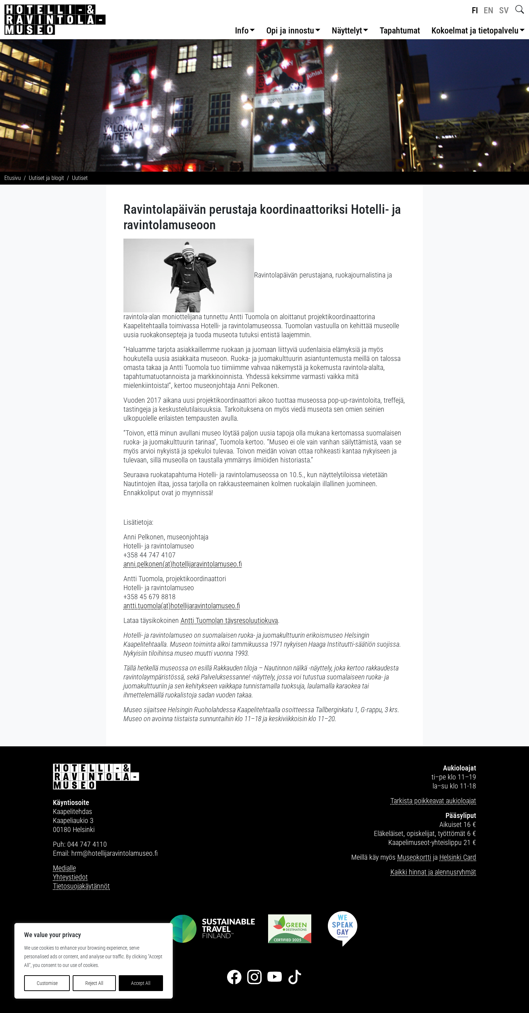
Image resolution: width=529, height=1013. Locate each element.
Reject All (94, 983)
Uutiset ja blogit (46, 178)
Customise (47, 983)
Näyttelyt (347, 30)
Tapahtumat (400, 30)
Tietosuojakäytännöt (81, 886)
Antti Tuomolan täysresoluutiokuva (229, 620)
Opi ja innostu (290, 30)
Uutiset (80, 178)
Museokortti (414, 857)
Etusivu (12, 178)
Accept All (140, 983)
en (488, 10)
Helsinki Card (457, 857)
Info (242, 30)
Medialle (64, 868)
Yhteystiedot (70, 877)
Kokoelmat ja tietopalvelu (475, 30)
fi (475, 10)
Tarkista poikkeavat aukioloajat (433, 800)
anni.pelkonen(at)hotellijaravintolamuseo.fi (182, 564)
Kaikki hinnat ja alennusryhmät (433, 872)
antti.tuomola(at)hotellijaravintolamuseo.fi (181, 605)
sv (504, 10)
